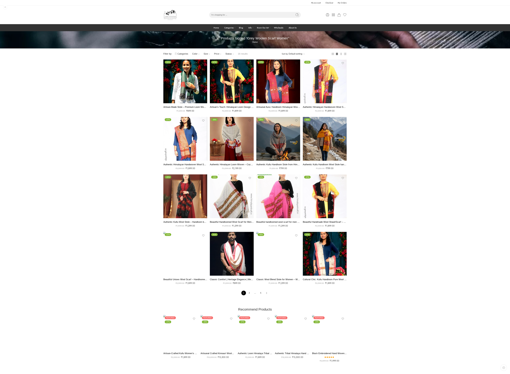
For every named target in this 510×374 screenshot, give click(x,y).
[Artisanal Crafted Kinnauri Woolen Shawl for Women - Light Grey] (218, 332)
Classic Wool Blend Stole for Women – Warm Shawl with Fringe (278, 279)
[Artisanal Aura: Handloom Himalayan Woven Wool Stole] (278, 81)
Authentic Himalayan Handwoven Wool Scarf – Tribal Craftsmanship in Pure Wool (185, 164)
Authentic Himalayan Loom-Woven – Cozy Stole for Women (232, 164)
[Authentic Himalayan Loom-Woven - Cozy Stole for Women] (232, 139)
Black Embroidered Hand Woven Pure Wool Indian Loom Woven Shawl (329, 353)
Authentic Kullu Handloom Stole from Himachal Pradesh (278, 164)
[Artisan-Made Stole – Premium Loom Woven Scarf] (185, 81)
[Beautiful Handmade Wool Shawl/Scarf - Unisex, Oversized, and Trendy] (325, 196)
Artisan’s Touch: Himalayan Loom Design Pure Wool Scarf (232, 107)
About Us (293, 27)
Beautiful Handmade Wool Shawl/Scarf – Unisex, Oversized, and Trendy (325, 222)
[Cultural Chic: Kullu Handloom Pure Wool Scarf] (325, 254)
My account (316, 2)
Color (194, 54)
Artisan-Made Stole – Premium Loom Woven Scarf (185, 107)
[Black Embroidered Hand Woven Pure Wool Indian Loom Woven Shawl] (329, 332)
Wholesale (278, 27)
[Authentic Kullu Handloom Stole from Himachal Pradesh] (278, 139)
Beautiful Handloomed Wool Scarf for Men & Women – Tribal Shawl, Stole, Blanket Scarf (232, 222)
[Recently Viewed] (504, 368)
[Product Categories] (333, 15)
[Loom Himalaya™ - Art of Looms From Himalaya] (170, 15)
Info (250, 27)
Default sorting (295, 54)
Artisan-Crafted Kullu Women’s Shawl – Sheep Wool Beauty (180, 353)
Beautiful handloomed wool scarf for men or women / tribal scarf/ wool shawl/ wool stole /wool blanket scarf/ (278, 222)
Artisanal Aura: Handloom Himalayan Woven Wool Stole (278, 107)
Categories (229, 27)
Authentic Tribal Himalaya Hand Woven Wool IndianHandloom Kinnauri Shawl (292, 353)
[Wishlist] (203, 63)
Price (216, 54)
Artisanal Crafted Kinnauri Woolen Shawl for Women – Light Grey (218, 353)
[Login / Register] (328, 15)
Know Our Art (263, 27)
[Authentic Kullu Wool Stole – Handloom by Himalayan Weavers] (185, 196)
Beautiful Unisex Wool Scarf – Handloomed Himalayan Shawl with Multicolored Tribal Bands (185, 279)
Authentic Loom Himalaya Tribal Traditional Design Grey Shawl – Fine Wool (255, 353)
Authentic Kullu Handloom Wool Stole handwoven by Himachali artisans (325, 164)
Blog (241, 27)
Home (216, 27)
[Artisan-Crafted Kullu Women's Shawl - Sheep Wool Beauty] (180, 332)
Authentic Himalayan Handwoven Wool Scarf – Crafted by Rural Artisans (325, 107)
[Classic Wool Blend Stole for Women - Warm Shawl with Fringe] (278, 254)
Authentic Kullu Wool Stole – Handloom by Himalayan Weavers (185, 222)
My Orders (342, 2)
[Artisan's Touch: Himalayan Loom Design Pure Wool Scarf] (232, 81)
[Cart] (339, 15)
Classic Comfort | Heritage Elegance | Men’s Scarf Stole (232, 279)
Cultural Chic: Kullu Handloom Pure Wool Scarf (325, 279)
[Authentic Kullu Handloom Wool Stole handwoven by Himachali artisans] (325, 139)
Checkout (329, 2)
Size (206, 54)
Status (228, 54)
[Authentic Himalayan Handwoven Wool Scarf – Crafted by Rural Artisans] (325, 81)
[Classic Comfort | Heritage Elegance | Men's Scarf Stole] (232, 254)
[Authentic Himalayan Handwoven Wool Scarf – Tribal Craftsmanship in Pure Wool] (185, 139)
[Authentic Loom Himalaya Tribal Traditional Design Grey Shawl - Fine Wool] (255, 332)
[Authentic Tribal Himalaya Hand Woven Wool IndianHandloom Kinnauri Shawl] (292, 332)
